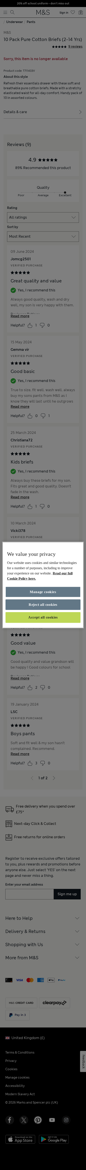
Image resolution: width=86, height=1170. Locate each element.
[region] (43, 585)
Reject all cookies (43, 604)
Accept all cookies (43, 617)
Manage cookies (43, 592)
